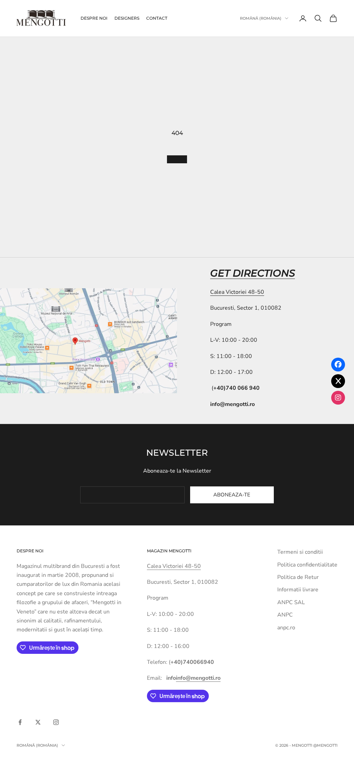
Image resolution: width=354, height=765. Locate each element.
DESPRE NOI (94, 18)
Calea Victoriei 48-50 (237, 292)
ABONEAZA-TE (231, 494)
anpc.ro (286, 627)
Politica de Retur (298, 577)
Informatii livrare (297, 589)
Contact (156, 18)
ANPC (285, 615)
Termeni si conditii (300, 552)
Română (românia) (260, 18)
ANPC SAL (291, 602)
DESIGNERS (126, 18)
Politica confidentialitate (307, 565)
